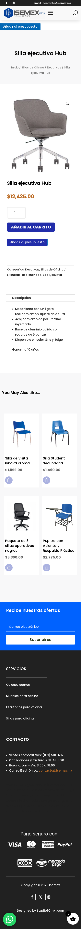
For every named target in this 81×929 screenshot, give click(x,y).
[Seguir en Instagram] (13, 3)
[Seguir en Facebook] (6, 3)
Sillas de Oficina (32, 67)
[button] (67, 103)
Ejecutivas (54, 67)
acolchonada (31, 275)
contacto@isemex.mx (55, 770)
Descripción (21, 298)
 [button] (9, 480)
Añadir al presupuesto (20, 26)
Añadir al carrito (31, 227)
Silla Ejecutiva (52, 275)
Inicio (14, 67)
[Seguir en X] (40, 897)
